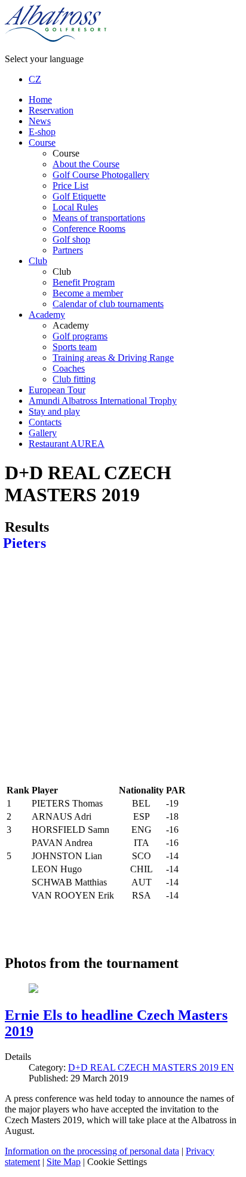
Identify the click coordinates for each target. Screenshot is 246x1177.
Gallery (43, 433)
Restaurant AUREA (66, 444)
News (40, 121)
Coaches (69, 368)
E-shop (42, 132)
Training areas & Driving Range (113, 358)
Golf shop (71, 239)
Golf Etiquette (79, 196)
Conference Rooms (89, 228)
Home (40, 99)
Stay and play (54, 411)
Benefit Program (84, 282)
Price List (70, 185)
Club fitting (74, 379)
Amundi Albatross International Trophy (103, 401)
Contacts (45, 422)
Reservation (51, 110)
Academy (47, 314)
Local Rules (75, 207)
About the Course (86, 164)
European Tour (57, 390)
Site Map (64, 1162)
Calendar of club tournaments (108, 304)
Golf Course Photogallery (101, 175)
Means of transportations (99, 218)
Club (38, 261)
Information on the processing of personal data (92, 1151)
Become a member (88, 293)
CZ (35, 79)
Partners (68, 250)
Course (42, 142)
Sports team (75, 347)
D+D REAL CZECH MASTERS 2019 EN (151, 1067)
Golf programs (80, 336)
